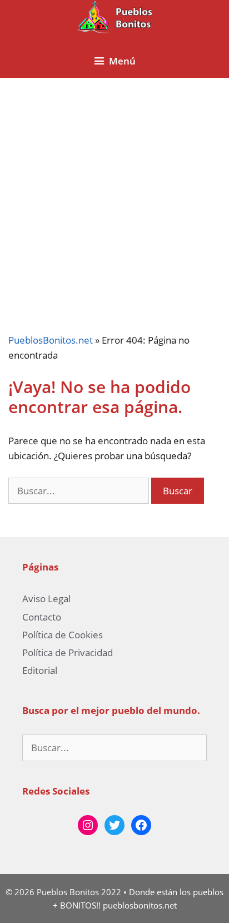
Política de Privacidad (67, 652)
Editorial (39, 670)
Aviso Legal (46, 598)
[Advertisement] (114, 196)
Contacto (41, 617)
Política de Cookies (62, 634)
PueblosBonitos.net (50, 340)
